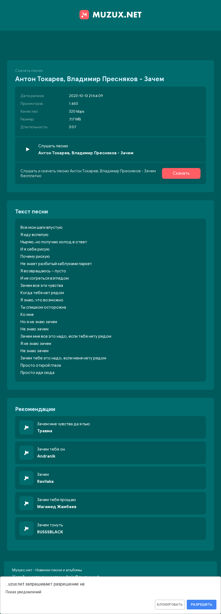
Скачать (181, 173)
